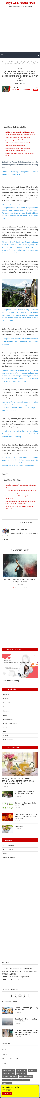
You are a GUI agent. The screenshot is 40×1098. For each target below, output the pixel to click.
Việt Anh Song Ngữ (20, 530)
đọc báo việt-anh (8, 1073)
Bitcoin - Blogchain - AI (10, 723)
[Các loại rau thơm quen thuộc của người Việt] (7, 805)
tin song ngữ (7, 1083)
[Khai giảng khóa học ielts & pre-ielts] (20, 88)
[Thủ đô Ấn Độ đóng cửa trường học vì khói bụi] (7, 1021)
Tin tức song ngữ (8, 845)
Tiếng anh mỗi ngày (25, 1077)
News (5, 853)
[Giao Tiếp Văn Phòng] (20, 666)
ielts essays (32, 1070)
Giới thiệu (5, 1050)
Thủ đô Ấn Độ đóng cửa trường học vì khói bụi (26, 1020)
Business (6, 711)
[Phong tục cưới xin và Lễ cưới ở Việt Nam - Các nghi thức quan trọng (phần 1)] (7, 817)
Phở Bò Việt (19, 826)
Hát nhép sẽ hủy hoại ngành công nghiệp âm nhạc (20, 581)
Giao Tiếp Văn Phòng (10, 681)
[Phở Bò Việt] (7, 829)
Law (4, 707)
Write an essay (8, 739)
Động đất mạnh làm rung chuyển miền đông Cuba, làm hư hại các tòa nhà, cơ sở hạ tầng (26, 1032)
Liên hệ (4, 1054)
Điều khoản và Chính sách (10, 1059)
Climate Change (8, 703)
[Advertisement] (20, 31)
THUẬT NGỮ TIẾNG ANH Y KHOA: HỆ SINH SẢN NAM (24, 793)
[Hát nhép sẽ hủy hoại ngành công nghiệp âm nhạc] (20, 565)
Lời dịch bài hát (8, 849)
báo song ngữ (7, 1080)
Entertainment (7, 719)
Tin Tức (11, 62)
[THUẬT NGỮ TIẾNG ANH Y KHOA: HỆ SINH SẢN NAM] (7, 794)
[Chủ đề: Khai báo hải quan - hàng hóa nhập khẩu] (7, 1010)
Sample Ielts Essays (9, 857)
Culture (5, 735)
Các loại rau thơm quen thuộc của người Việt (25, 804)
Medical (5, 699)
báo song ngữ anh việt (21, 1080)
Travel (5, 727)
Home (3, 62)
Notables (6, 695)
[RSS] (28, 996)
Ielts (24, 1070)
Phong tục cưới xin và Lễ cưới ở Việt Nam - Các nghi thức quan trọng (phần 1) (26, 816)
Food (4, 731)
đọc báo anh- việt (8, 1070)
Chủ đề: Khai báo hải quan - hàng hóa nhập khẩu (26, 1009)
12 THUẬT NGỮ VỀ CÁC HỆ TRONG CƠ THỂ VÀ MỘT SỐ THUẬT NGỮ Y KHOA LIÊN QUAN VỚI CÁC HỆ (18, 780)
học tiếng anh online (10, 1077)
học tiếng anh (21, 1073)
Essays (19, 1070)
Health (5, 715)
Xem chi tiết (7, 1093)
